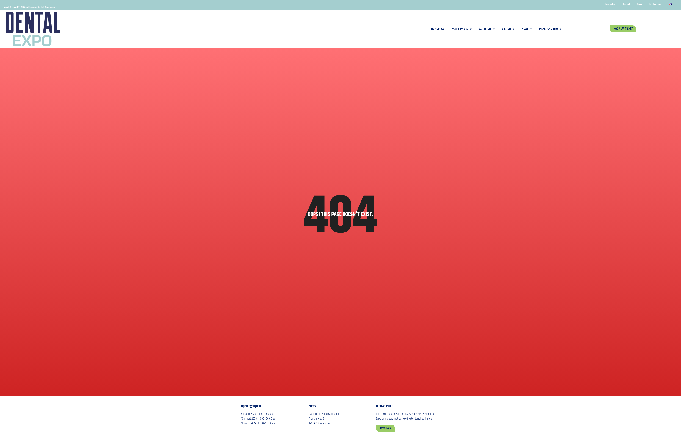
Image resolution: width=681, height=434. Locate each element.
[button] (623, 28)
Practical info (548, 28)
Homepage (437, 28)
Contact (626, 4)
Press (639, 4)
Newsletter (610, 4)
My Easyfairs (655, 4)
